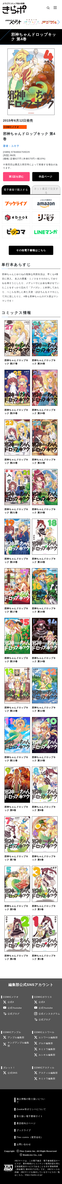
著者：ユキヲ (11, 146)
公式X (11, 1002)
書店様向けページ (26, 1123)
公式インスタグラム (49, 1014)
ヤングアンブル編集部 (18, 1044)
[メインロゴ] (15, 7)
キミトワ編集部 (47, 1049)
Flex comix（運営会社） (30, 1137)
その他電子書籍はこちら (31, 250)
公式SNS (12, 1073)
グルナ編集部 (46, 1043)
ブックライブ (24, 1130)
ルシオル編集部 (47, 1055)
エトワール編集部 (48, 1037)
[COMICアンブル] (49, 22)
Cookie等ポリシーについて (31, 1109)
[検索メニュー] (48, 7)
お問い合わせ (24, 1144)
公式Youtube (15, 1008)
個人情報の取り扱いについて (31, 1100)
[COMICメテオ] (13, 22)
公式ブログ (14, 1014)
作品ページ (45, 176)
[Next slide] (58, 22)
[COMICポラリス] (31, 22)
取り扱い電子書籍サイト (30, 1116)
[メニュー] (55, 7)
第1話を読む (16, 176)
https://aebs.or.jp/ (33, 1175)
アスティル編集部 (48, 1073)
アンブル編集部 (16, 1037)
